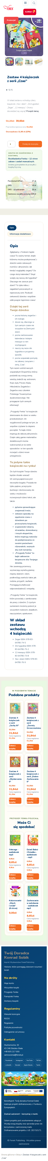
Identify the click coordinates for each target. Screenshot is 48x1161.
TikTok (38, 1060)
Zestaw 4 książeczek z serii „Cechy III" (14, 721)
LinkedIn (8, 1065)
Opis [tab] (12, 227)
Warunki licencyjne (12, 1014)
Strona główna (7, 1154)
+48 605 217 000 (11, 1051)
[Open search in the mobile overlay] (34, 3)
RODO (7, 1018)
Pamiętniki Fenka (11, 996)
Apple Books (28, 1065)
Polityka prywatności (13, 1027)
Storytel (17, 1065)
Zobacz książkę (12, 747)
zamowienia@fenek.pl (13, 1055)
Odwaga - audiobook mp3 (14, 852)
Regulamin (8, 1023)
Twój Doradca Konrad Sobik (16, 955)
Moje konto (9, 983)
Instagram (19, 1060)
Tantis (38, 1065)
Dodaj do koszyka (30, 144)
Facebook (8, 1060)
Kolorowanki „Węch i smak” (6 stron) (15, 904)
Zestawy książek (11, 1001)
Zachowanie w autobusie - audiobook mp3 (33, 904)
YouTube (29, 1060)
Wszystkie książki (11, 987)
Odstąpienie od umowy (14, 1032)
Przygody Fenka (11, 992)
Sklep (18, 1154)
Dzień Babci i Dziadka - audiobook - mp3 (32, 853)
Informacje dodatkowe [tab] (20, 234)
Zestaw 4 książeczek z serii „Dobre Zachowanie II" (33, 776)
